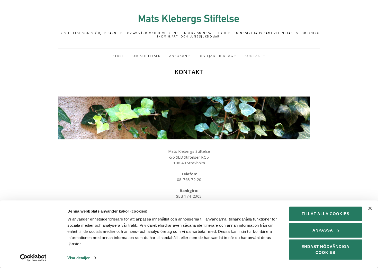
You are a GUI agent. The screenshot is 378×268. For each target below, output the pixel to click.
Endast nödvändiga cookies (325, 249)
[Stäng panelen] (370, 208)
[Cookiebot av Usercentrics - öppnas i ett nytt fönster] (33, 258)
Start (118, 56)
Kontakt (254, 56)
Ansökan (178, 56)
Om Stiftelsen (146, 56)
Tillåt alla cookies (325, 214)
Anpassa (322, 230)
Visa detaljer (78, 258)
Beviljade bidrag (216, 56)
